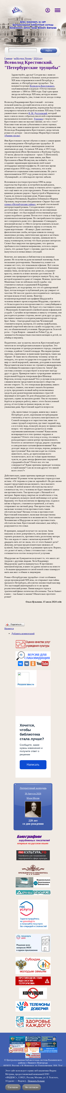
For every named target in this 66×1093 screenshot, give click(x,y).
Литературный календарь (33, 788)
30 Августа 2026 (33, 793)
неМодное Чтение (23, 58)
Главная (8, 58)
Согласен (13, 1087)
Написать (33, 764)
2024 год (38, 58)
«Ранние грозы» (12, 135)
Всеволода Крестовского (42, 86)
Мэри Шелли (33, 798)
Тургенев (38, 119)
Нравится (9, 628)
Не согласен (31, 1087)
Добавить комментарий (22, 633)
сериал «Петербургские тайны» (20, 204)
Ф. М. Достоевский (37, 113)
